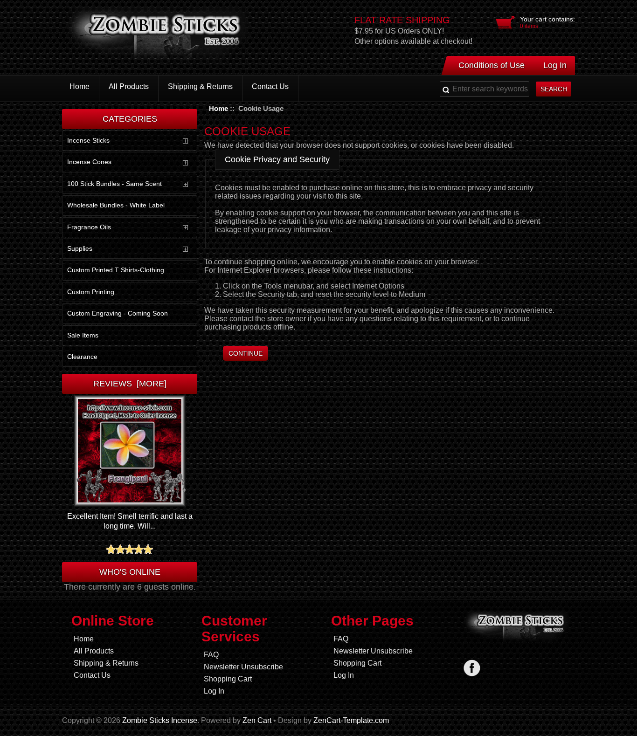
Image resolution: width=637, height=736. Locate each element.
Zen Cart (256, 720)
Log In (555, 65)
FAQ (211, 655)
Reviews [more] (129, 383)
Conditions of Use (491, 65)
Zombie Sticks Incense (159, 720)
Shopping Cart (228, 679)
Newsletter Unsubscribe (243, 667)
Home (218, 108)
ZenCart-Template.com (351, 720)
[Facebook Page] (471, 667)
